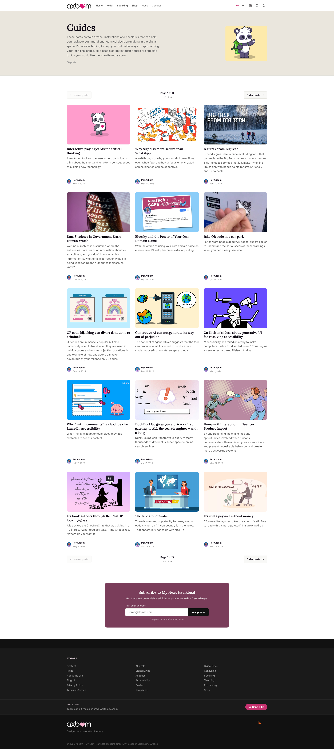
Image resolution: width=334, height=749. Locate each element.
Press (144, 5)
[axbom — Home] (79, 6)
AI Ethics (140, 675)
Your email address (135, 605)
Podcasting (210, 685)
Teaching (209, 680)
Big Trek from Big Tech (221, 149)
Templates (141, 690)
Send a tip (258, 706)
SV (243, 5)
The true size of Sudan (152, 516)
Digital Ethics (143, 670)
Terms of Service (76, 690)
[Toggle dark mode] (264, 5)
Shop (135, 5)
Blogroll (71, 680)
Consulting (210, 670)
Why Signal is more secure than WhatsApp (159, 151)
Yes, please (198, 612)
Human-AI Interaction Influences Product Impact (229, 426)
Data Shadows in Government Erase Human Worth (94, 238)
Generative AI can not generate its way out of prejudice (164, 334)
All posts (140, 665)
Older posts (253, 95)
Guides (139, 685)
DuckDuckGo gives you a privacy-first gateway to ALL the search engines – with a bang (166, 428)
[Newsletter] (250, 5)
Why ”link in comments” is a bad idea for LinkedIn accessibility (97, 426)
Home (99, 5)
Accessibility (143, 680)
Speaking (122, 5)
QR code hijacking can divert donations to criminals (98, 334)
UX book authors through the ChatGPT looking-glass (96, 518)
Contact (156, 5)
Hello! (109, 5)
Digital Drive (211, 665)
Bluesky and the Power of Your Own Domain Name (162, 238)
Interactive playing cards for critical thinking (94, 151)
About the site (75, 675)
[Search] (257, 5)
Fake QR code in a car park (224, 236)
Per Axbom (79, 180)
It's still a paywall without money (228, 516)
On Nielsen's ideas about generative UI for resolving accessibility (233, 334)
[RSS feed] (259, 723)
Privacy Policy (75, 685)
